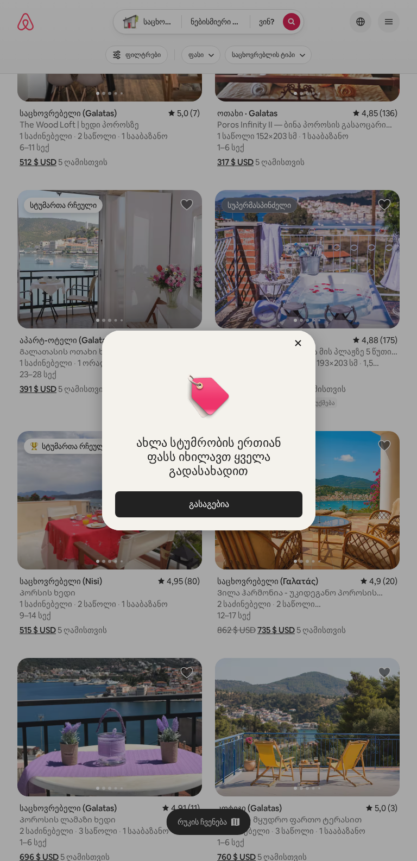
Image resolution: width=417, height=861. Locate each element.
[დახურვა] (298, 343)
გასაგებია (208, 504)
